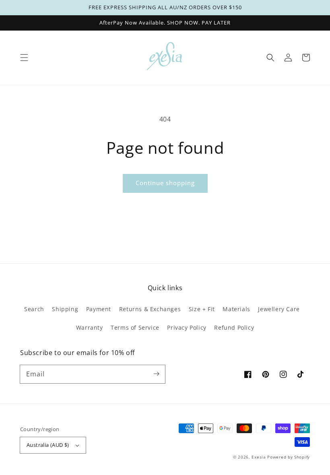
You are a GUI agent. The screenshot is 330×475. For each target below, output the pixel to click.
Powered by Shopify (288, 457)
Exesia (259, 457)
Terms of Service (135, 327)
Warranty (89, 327)
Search (34, 309)
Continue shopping (165, 183)
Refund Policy (234, 327)
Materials (236, 309)
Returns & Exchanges (150, 309)
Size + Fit (202, 309)
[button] (24, 57)
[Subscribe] (156, 374)
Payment (98, 309)
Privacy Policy (186, 327)
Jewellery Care (278, 309)
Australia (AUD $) (48, 444)
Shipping (65, 309)
